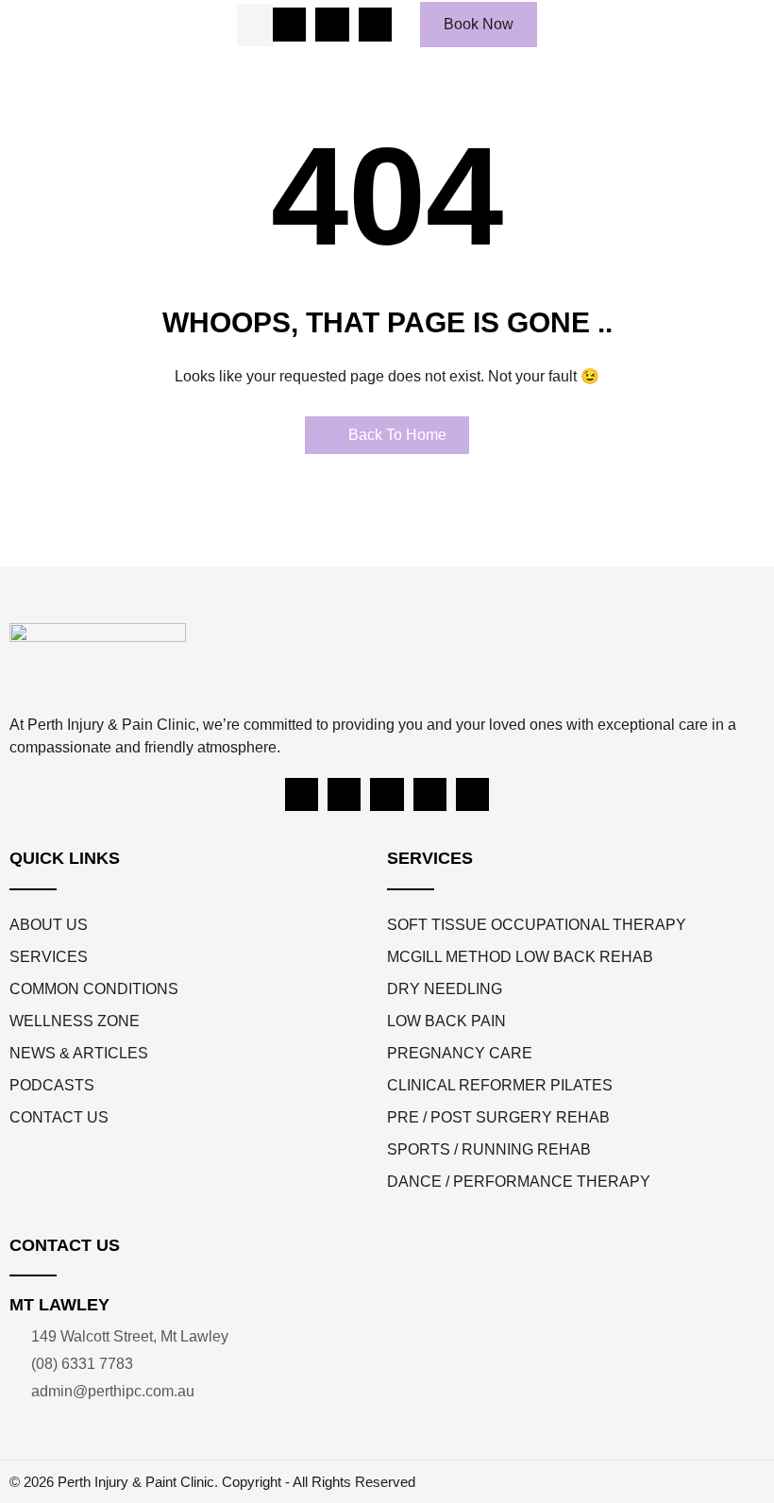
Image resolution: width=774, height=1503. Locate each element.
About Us (48, 925)
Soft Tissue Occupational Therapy (536, 925)
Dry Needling (444, 989)
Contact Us (59, 1117)
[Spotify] (429, 794)
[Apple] (472, 794)
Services (48, 957)
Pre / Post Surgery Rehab (498, 1117)
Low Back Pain (446, 1021)
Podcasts (51, 1085)
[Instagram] (344, 794)
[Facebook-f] (301, 794)
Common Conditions (93, 989)
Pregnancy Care (459, 1053)
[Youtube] (386, 794)
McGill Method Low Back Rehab (520, 957)
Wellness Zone (74, 1021)
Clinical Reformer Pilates (500, 1085)
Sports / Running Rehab (489, 1149)
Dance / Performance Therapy (518, 1182)
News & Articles (78, 1053)
